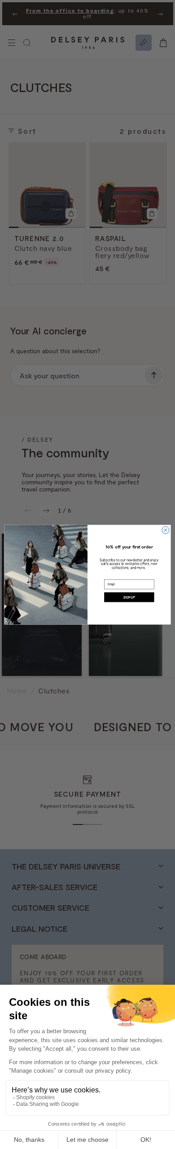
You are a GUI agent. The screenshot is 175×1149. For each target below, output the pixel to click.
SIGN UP (129, 597)
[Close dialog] (165, 530)
